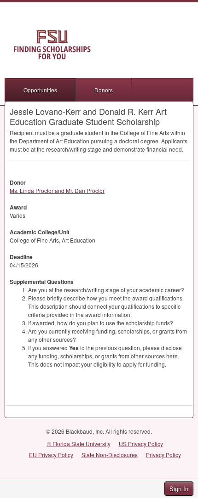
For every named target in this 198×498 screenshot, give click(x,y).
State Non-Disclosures (110, 454)
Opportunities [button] (40, 90)
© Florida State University (79, 443)
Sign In (178, 488)
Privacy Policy (163, 454)
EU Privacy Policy (51, 454)
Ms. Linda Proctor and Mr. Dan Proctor (57, 190)
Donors (103, 90)
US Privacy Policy (141, 443)
